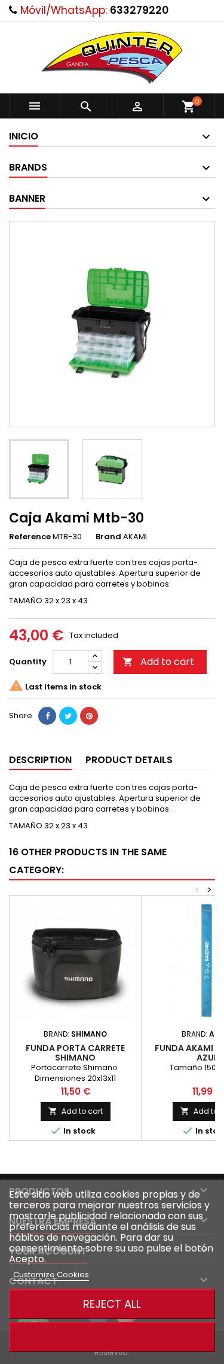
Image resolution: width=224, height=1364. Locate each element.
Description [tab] (40, 760)
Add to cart (158, 662)
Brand (108, 536)
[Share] (47, 716)
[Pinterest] (89, 716)
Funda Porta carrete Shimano (75, 1053)
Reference (30, 536)
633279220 (139, 10)
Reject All (112, 1303)
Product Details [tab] (129, 760)
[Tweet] (68, 716)
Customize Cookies (51, 1274)
